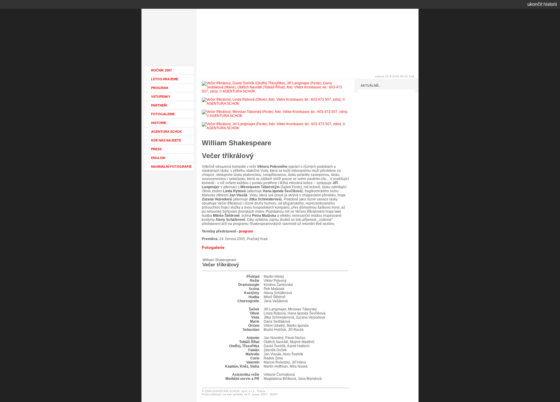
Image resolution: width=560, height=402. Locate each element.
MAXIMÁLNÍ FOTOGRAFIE (171, 166)
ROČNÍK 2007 (161, 70)
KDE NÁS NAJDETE (166, 140)
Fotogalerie (213, 247)
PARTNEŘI (159, 105)
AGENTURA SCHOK (166, 131)
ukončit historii (542, 4)
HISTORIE (158, 123)
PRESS (156, 149)
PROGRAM (159, 88)
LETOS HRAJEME (164, 79)
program (246, 231)
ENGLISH (158, 158)
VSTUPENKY (160, 96)
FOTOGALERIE (163, 114)
